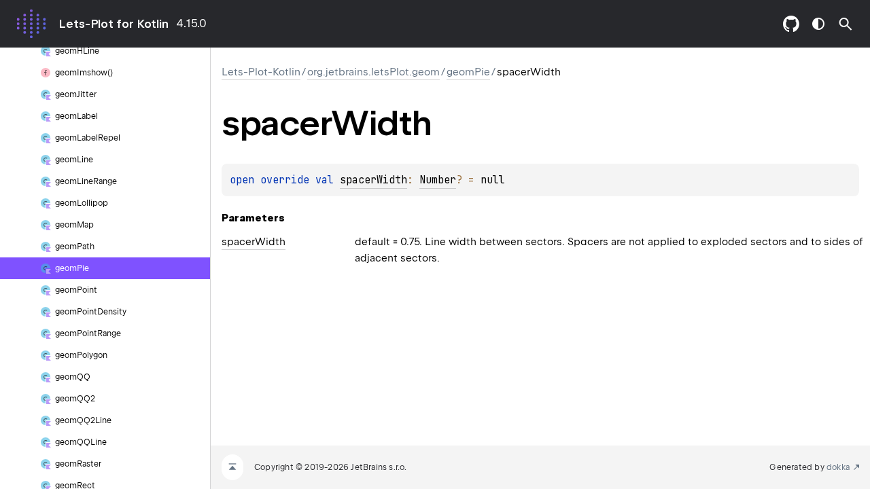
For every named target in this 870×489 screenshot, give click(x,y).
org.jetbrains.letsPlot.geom (373, 72)
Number (437, 180)
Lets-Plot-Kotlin (261, 72)
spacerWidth (373, 180)
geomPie (468, 72)
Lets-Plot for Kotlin (113, 24)
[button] (845, 23)
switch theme (818, 23)
